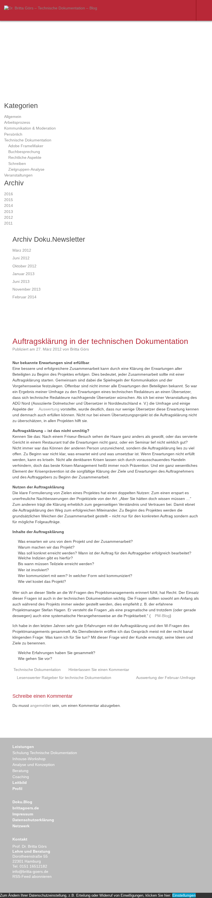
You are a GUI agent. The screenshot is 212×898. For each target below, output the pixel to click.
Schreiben (17, 163)
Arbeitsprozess (17, 122)
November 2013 (26, 289)
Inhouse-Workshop (29, 759)
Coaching (20, 777)
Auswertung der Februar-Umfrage (165, 677)
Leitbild (19, 782)
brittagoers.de (25, 808)
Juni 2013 (21, 281)
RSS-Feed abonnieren (32, 876)
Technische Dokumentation (27, 140)
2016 (8, 194)
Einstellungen (184, 895)
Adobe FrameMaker (25, 146)
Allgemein (12, 116)
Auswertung (49, 409)
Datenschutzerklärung (33, 820)
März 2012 (21, 250)
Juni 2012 (21, 258)
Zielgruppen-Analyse (26, 169)
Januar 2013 (23, 274)
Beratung (20, 770)
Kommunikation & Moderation (30, 128)
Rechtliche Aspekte (24, 157)
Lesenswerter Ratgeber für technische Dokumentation (64, 677)
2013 (8, 211)
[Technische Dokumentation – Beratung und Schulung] (50, 8)
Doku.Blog (22, 802)
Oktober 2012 (24, 266)
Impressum (22, 814)
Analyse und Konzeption (33, 764)
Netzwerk (21, 826)
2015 (8, 199)
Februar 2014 (24, 297)
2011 (8, 223)
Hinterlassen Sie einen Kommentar (98, 669)
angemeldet (40, 705)
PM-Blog (162, 615)
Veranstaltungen (18, 175)
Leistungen (23, 746)
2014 (8, 205)
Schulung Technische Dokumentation (44, 752)
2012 (8, 217)
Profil (17, 788)
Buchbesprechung (24, 151)
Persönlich (13, 134)
